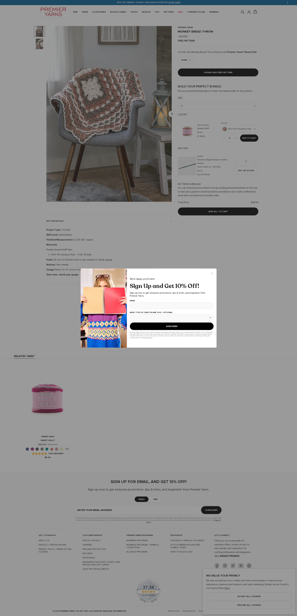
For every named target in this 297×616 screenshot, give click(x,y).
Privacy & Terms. (147, 337)
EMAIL (132, 301)
